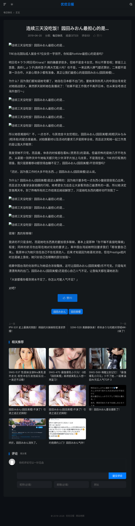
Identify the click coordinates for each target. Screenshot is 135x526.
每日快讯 (8, 12)
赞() (97, 35)
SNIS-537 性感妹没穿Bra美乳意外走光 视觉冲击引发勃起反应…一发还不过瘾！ (27, 376)
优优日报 (67, 4)
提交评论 (117, 475)
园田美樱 (76, 311)
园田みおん (59, 311)
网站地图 (80, 516)
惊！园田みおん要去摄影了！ (105, 409)
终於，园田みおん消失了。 (23, 442)
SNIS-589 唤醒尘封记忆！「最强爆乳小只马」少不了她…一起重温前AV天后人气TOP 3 (107, 376)
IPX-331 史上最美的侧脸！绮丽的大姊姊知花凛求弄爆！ (37, 329)
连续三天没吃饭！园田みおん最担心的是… (67, 28)
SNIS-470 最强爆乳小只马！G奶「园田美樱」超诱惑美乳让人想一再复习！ (67, 376)
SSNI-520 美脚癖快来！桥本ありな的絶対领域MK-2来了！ (98, 329)
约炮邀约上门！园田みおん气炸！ (67, 442)
